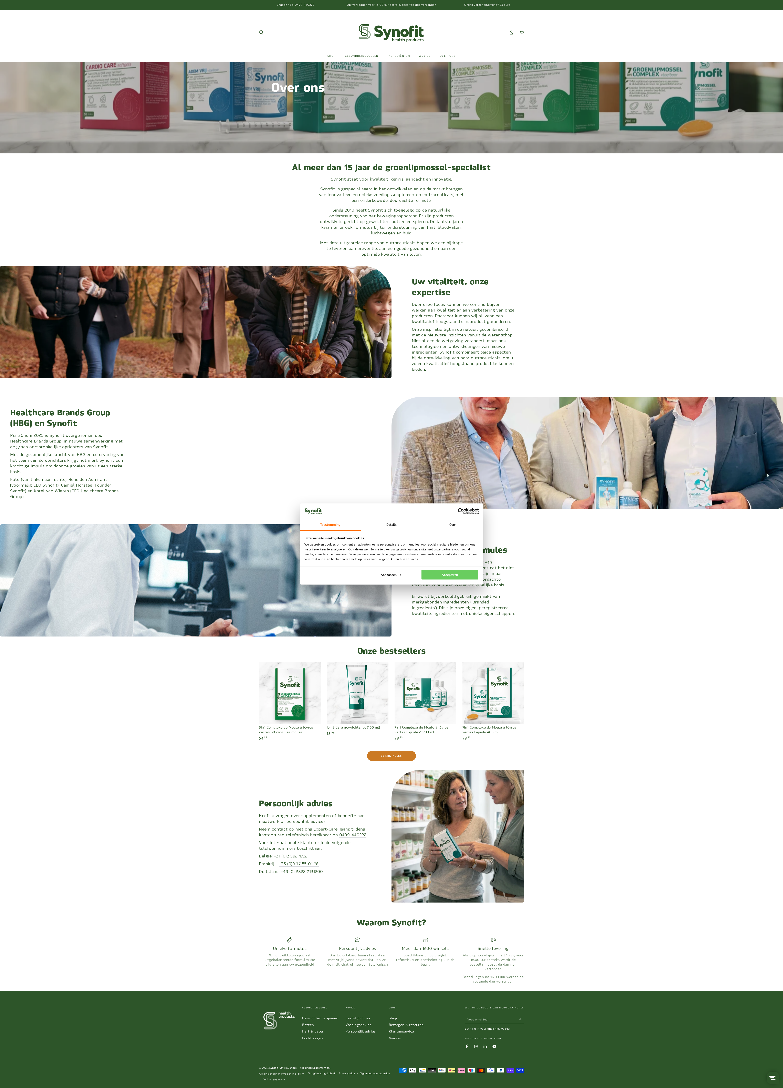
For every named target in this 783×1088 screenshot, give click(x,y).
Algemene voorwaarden (375, 1073)
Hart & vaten (313, 1031)
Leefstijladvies (358, 1018)
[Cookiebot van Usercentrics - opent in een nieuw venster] (461, 511)
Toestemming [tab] (330, 525)
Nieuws (395, 1038)
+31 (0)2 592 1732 (291, 856)
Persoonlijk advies (361, 1031)
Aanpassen (389, 574)
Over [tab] (452, 525)
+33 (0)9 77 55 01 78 (299, 863)
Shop (393, 1018)
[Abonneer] (521, 1019)
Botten (308, 1025)
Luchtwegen (312, 1038)
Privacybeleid (347, 1073)
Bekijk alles (391, 755)
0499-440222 (353, 834)
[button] (261, 32)
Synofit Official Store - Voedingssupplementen (299, 1067)
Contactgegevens (274, 1079)
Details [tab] (391, 525)
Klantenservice (401, 1031)
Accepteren (450, 574)
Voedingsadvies (358, 1025)
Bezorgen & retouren (406, 1025)
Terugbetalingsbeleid (321, 1073)
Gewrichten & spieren (320, 1018)
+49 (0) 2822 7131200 (302, 871)
